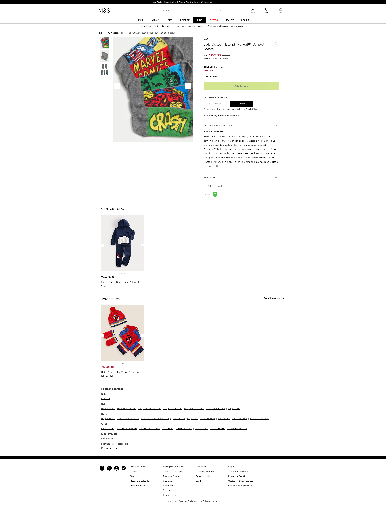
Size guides (169, 480)
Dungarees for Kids (194, 408)
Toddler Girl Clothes (127, 428)
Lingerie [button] (185, 20)
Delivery (134, 471)
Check (241, 103)
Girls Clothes (107, 428)
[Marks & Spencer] (104, 13)
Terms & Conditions (238, 471)
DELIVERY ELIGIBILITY (215, 97)
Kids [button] (199, 20)
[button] (188, 86)
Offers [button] (214, 20)
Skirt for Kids (201, 428)
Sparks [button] (245, 20)
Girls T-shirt (167, 428)
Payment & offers (172, 476)
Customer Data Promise (240, 480)
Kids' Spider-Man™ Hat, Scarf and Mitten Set (120, 374)
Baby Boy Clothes (126, 408)
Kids (101, 32)
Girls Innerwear (217, 428)
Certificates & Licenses (240, 485)
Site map (167, 490)
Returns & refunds (139, 480)
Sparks (199, 480)
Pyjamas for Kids (110, 438)
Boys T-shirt (179, 418)
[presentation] (102, 245)
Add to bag (241, 86)
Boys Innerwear (239, 418)
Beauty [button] (229, 20)
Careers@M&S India (205, 471)
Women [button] (156, 20)
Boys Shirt (192, 418)
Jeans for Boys (207, 418)
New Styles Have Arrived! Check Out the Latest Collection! (168, 2)
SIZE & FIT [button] (209, 177)
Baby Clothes (108, 408)
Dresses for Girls (184, 428)
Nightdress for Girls (237, 428)
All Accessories (115, 32)
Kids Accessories (109, 448)
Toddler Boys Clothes (128, 418)
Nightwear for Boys (259, 418)
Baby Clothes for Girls (149, 408)
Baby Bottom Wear (215, 408)
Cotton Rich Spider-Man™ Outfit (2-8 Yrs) (122, 284)
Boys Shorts (224, 418)
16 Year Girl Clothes (149, 428)
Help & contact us (139, 485)
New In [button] (140, 20)
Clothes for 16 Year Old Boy (156, 418)
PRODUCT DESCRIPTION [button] (218, 125)
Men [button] (170, 20)
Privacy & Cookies (237, 476)
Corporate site (203, 476)
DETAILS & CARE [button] (213, 186)
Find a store (169, 495)
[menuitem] (140, 20)
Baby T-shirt (234, 408)
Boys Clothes (108, 418)
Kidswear (105, 398)
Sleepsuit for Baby (172, 408)
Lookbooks (169, 485)
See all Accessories (274, 298)
